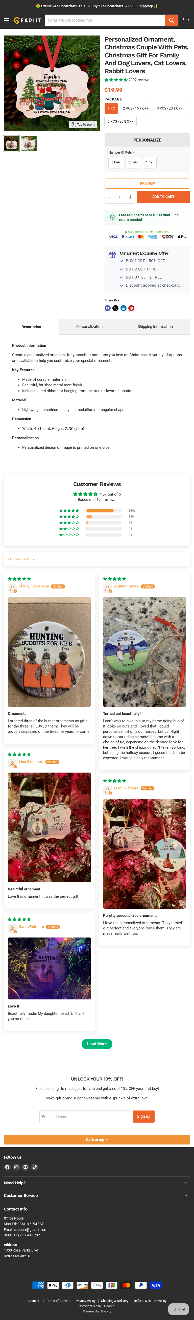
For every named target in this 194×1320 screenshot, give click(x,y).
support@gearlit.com (30, 1230)
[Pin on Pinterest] (131, 308)
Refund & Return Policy (150, 1301)
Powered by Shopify (97, 1311)
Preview (147, 183)
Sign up (144, 1116)
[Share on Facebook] (108, 308)
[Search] (171, 20)
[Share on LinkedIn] (123, 308)
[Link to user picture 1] (49, 652)
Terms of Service (58, 1301)
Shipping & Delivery (114, 1301)
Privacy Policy (85, 1301)
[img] (19, 579)
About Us (34, 1301)
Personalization (89, 326)
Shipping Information (155, 326)
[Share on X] (115, 308)
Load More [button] (97, 1043)
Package (113, 99)
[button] (117, 80)
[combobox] (105, 20)
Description (31, 327)
